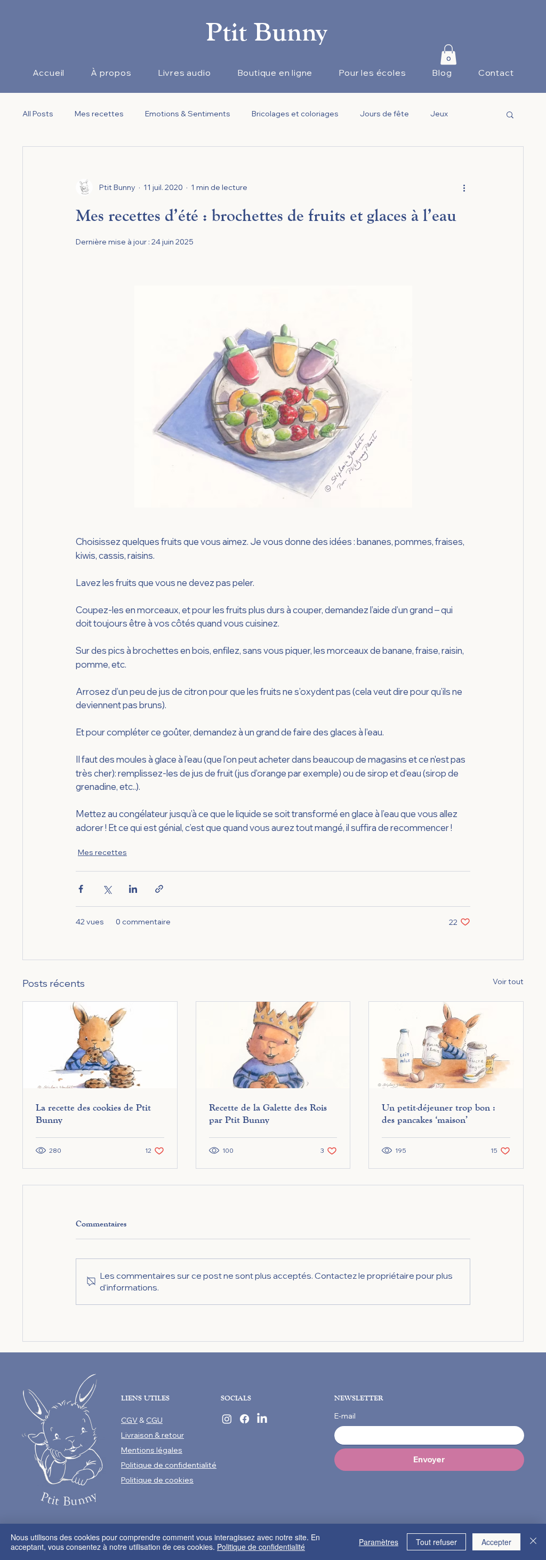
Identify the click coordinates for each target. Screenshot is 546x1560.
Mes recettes (99, 113)
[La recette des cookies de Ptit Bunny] (100, 1045)
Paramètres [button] (378, 1542)
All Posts (37, 113)
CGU (154, 1420)
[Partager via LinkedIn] (133, 889)
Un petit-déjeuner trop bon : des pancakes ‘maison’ (438, 1114)
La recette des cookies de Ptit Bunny (93, 1114)
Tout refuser (436, 1542)
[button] (448, 54)
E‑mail (345, 1416)
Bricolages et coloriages (295, 113)
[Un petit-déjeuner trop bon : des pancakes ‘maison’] (446, 1045)
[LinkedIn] (262, 1419)
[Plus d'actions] (463, 187)
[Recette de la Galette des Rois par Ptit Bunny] (273, 1045)
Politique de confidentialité (261, 1546)
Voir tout (508, 981)
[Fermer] (533, 1541)
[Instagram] (227, 1419)
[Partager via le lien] (159, 889)
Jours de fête (384, 113)
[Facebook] (244, 1419)
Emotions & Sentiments (187, 113)
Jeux (439, 113)
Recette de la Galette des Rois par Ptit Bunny (268, 1114)
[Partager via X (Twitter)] (107, 889)
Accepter (496, 1542)
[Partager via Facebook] (81, 889)
